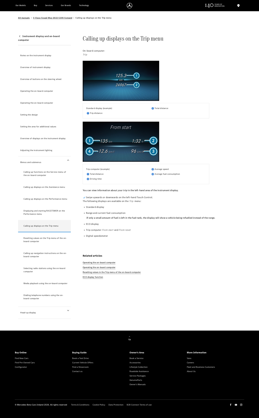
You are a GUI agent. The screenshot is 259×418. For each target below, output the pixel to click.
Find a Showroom (80, 367)
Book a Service (136, 358)
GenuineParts (136, 380)
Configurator (21, 367)
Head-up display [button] (28, 312)
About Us (191, 371)
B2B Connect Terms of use (139, 404)
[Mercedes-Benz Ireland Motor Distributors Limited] (129, 5)
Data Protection (115, 404)
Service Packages (138, 375)
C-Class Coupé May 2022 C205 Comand (52, 17)
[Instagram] (241, 404)
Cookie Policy (99, 404)
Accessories (135, 362)
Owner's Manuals (138, 384)
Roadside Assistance (139, 371)
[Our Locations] (238, 5)
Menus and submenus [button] (30, 162)
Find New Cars (21, 358)
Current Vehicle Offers (82, 362)
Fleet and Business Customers (201, 367)
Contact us (77, 371)
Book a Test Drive (80, 358)
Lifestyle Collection (139, 367)
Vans (189, 358)
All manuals (24, 17)
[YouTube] (236, 404)
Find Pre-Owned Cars (25, 362)
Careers (190, 362)
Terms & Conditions (80, 404)
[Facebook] (230, 404)
